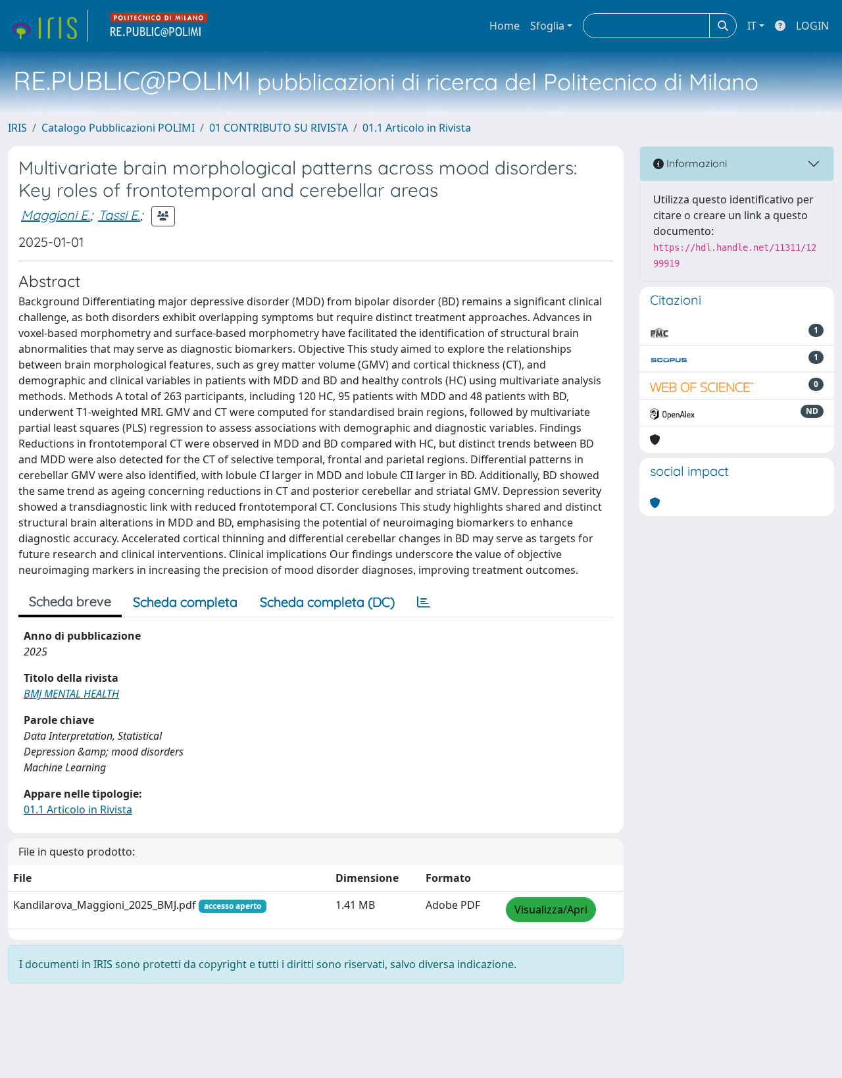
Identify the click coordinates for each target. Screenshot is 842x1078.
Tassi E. (119, 215)
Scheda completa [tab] (185, 602)
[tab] (423, 602)
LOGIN (812, 25)
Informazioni (695, 163)
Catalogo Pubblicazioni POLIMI (118, 127)
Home (504, 25)
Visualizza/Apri (550, 909)
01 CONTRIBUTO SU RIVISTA (278, 127)
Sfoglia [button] (547, 25)
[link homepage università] (159, 25)
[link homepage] (48, 25)
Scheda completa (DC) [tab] (327, 602)
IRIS (17, 127)
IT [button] (751, 25)
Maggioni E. (55, 215)
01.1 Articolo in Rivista (416, 127)
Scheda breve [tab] (70, 601)
